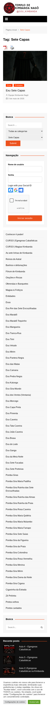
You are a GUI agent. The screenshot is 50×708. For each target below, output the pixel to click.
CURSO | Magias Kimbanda (19, 247)
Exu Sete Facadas (14, 463)
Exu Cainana (12, 370)
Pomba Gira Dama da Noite (19, 577)
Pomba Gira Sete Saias (17, 534)
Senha (11, 175)
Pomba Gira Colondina (16, 552)
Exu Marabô (11, 315)
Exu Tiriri (10, 339)
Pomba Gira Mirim (14, 571)
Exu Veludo (11, 345)
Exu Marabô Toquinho (16, 321)
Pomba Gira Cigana (15, 583)
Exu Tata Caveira (14, 426)
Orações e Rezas (14, 277)
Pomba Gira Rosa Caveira (18, 509)
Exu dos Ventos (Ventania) (18, 395)
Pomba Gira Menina (15, 565)
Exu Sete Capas (15, 90)
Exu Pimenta (12, 413)
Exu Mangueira (13, 327)
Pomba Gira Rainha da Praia (19, 503)
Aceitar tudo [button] (34, 702)
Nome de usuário (16, 164)
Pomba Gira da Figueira (17, 540)
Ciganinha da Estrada (16, 590)
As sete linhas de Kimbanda (19, 253)
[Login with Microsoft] (21, 190)
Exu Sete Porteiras (14, 469)
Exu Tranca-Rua (13, 333)
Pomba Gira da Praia (16, 546)
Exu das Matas (13, 364)
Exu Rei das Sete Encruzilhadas (21, 308)
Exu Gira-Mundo (13, 389)
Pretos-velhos (12, 602)
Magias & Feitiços (14, 290)
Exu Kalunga (12, 382)
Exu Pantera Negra (15, 358)
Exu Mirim (10, 352)
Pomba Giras (12, 475)
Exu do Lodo (12, 444)
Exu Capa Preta (13, 407)
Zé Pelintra (11, 596)
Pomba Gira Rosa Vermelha (19, 559)
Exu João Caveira (14, 432)
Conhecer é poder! (14, 234)
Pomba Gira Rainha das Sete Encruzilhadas (19, 489)
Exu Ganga (11, 450)
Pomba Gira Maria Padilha (18, 481)
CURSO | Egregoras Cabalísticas (21, 240)
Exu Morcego (12, 401)
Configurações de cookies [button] (15, 702)
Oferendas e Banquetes (17, 284)
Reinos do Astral (13, 259)
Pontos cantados (14, 608)
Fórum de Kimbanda (15, 271)
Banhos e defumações (16, 265)
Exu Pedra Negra (14, 376)
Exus (9, 85)
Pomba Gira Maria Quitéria (18, 515)
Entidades (19, 85)
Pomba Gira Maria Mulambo (19, 522)
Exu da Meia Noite (14, 457)
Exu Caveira (11, 419)
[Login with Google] (15, 190)
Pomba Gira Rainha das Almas (20, 497)
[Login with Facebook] (10, 190)
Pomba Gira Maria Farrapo (18, 528)
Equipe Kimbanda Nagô (18, 95)
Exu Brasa (11, 438)
